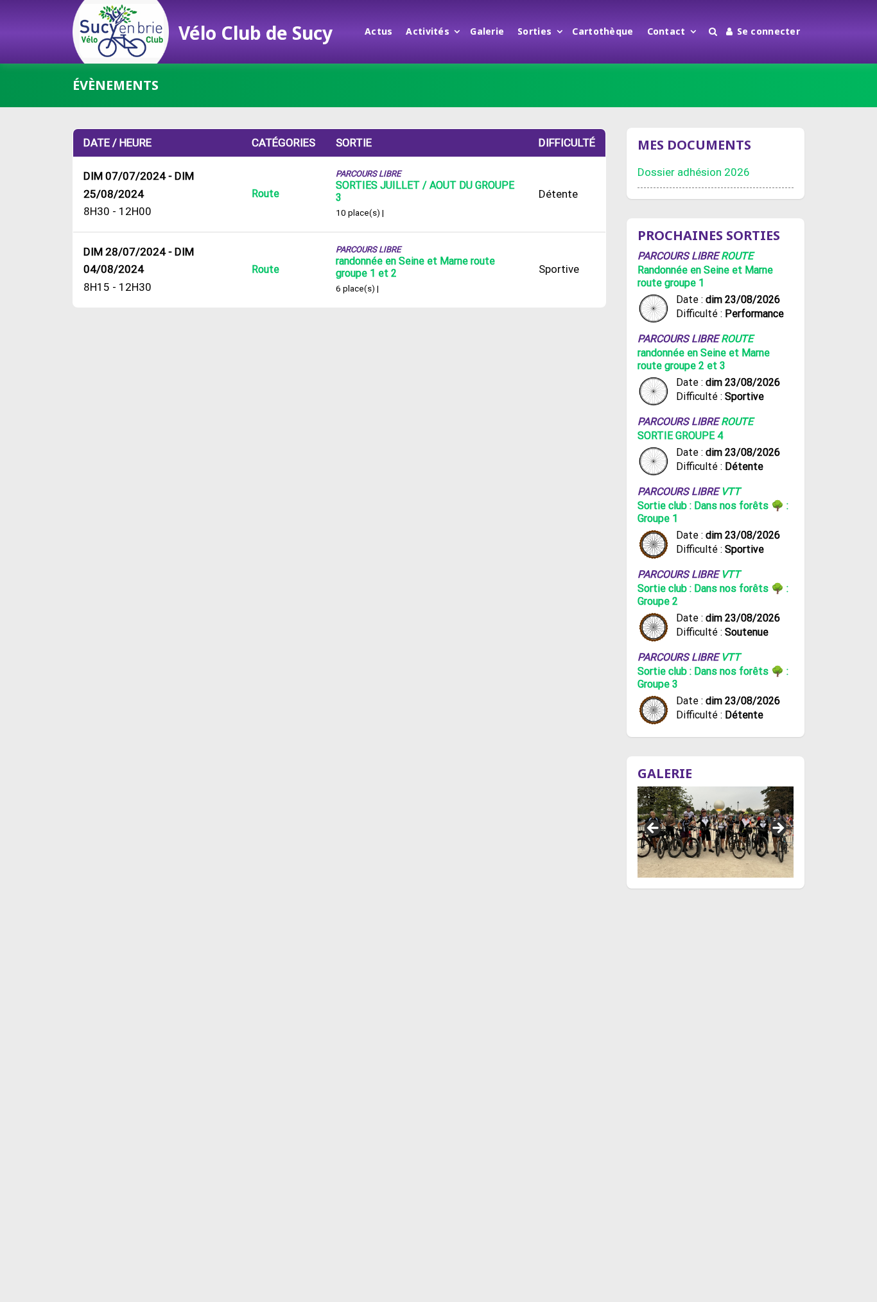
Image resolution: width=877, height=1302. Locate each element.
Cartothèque (602, 31)
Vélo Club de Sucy (255, 33)
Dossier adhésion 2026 (694, 172)
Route (265, 193)
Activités (427, 31)
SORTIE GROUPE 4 (680, 436)
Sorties (534, 31)
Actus (378, 31)
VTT (730, 491)
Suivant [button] (777, 828)
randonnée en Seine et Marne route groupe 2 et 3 (704, 359)
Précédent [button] (653, 828)
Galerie (487, 31)
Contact (666, 31)
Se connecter (768, 31)
